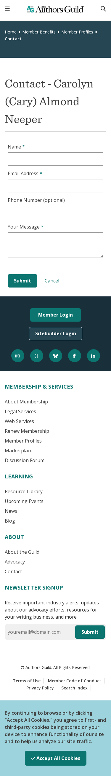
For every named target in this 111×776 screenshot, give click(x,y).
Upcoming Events (24, 501)
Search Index (74, 688)
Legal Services (20, 411)
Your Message (26, 226)
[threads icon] (36, 355)
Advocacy (15, 561)
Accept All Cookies (57, 758)
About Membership (26, 401)
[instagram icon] (17, 355)
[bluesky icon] (55, 355)
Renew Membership (27, 431)
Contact (13, 571)
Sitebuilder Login (55, 333)
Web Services (19, 421)
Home (11, 32)
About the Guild (22, 552)
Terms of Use (27, 681)
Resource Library (24, 491)
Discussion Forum (24, 460)
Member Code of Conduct (74, 681)
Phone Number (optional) (36, 200)
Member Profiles (77, 32)
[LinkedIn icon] (93, 355)
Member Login (55, 315)
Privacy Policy (40, 688)
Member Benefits (39, 32)
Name (16, 146)
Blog (10, 521)
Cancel (52, 280)
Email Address (25, 173)
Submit (90, 632)
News (11, 511)
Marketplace (19, 450)
